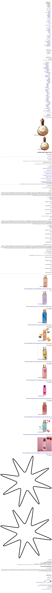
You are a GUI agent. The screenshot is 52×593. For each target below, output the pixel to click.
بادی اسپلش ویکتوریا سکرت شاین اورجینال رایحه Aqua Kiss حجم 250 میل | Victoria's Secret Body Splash (37, 434)
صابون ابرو (47, 100)
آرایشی (49, 82)
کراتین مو (48, 29)
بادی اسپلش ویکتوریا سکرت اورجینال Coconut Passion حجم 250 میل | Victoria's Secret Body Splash (38, 361)
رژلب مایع (47, 89)
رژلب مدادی (46, 90)
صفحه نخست (48, 51)
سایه (47, 93)
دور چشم (49, 14)
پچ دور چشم (48, 80)
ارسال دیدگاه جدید (31, 255)
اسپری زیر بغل (46, 71)
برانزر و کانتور (46, 87)
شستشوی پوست (48, 12)
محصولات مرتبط (44, 182)
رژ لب (49, 88)
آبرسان (49, 11)
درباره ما (49, 7)
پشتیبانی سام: (50, 563)
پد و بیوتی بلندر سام (47, 41)
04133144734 (50, 59)
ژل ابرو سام (46, 64)
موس (49, 28)
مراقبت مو (48, 101)
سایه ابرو (47, 98)
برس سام (48, 42)
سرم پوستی (48, 15)
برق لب (47, 91)
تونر (49, 10)
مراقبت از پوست (48, 72)
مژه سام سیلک (48, 45)
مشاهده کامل (50, 159)
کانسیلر (47, 85)
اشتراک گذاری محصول (49, 117)
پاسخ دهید (50, 225)
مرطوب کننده (46, 75)
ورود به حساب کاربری (49, 251)
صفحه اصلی (50, 586)
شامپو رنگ (47, 105)
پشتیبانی (48, 587)
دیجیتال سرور (39, 585)
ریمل (47, 94)
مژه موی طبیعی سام (45, 67)
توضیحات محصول (49, 182)
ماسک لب (48, 79)
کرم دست (48, 81)
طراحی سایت (50, 585)
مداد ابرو (47, 97)
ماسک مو (49, 107)
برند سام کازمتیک (47, 62)
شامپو (49, 31)
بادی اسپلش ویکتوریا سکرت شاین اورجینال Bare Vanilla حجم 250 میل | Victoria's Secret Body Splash (38, 288)
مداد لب (47, 92)
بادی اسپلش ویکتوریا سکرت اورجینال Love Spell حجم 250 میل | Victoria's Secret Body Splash (39, 306)
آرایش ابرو (48, 37)
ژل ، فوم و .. (46, 76)
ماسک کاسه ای (46, 108)
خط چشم (47, 95)
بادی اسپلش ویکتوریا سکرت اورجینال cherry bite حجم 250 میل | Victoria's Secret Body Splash (39, 398)
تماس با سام (48, 53)
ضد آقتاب (48, 16)
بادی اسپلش (48, 20)
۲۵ (51, 198)
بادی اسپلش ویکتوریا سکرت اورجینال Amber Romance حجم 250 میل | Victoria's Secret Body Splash (38, 343)
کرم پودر (47, 83)
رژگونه (47, 84)
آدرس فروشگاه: (49, 564)
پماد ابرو (47, 99)
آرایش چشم (48, 36)
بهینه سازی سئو (45, 585)
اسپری (49, 21)
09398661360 (46, 562)
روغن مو (49, 32)
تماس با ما (48, 578)
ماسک (49, 77)
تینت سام (49, 40)
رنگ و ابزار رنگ (48, 104)
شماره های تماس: (49, 561)
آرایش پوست (48, 35)
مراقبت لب (48, 17)
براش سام (48, 44)
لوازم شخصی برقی (45, 110)
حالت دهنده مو (48, 27)
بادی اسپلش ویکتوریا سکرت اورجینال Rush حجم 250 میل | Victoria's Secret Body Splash (40, 324)
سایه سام (48, 43)
